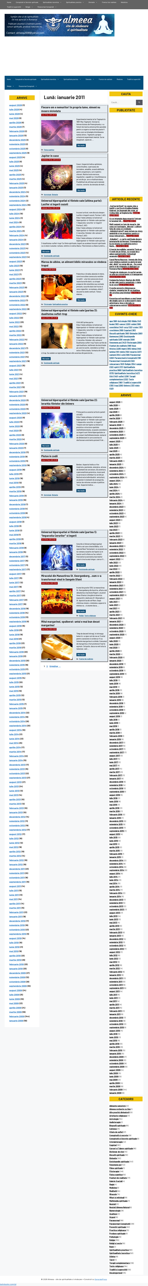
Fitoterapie (48, 304)
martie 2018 (15, 543)
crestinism (116, 330)
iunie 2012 (14, 842)
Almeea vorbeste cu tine (120, 1109)
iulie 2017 (14, 578)
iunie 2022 (14, 322)
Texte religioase (90, 616)
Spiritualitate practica (73, 2)
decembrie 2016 (17, 608)
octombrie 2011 (16, 877)
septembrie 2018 (17, 517)
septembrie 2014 (17, 725)
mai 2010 (13, 951)
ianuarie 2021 (16, 395)
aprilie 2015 (15, 695)
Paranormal (114, 1220)
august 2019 (15, 469)
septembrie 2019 (17, 465)
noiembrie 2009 (17, 977)
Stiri (113, 376)
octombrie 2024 (17, 200)
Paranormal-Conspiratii (46, 7)
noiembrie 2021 (17, 352)
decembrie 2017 (17, 556)
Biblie (136, 321)
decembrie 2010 (17, 921)
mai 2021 (13, 378)
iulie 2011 (13, 890)
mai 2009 (14, 1003)
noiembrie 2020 (17, 404)
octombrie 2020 (17, 409)
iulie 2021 (14, 369)
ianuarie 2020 (16, 448)
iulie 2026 (14, 109)
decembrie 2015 (17, 660)
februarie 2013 (16, 808)
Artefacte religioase (118, 1115)
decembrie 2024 (17, 192)
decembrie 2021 (17, 348)
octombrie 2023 (17, 252)
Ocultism (113, 1214)
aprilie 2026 (15, 122)
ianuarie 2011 (15, 916)
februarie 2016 (16, 652)
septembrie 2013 (17, 777)
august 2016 (15, 625)
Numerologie (114, 1210)
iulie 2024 (14, 213)
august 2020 (15, 417)
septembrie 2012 (17, 829)
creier (138, 327)
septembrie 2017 (17, 569)
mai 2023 (14, 274)
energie (129, 339)
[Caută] (139, 102)
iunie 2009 (14, 999)
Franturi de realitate (109, 2)
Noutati (112, 1204)
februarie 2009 (16, 1016)
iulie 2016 (13, 630)
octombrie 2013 (17, 773)
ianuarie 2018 (16, 552)
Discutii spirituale (119, 333)
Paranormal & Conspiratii (128, 358)
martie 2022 (15, 335)
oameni (115, 354)
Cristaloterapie (116, 1142)
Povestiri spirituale (117, 1227)
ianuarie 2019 (16, 500)
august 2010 (15, 938)
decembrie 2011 (17, 868)
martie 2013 (15, 803)
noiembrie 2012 (17, 821)
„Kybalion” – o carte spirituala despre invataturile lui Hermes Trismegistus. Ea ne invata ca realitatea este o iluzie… (125, 242)
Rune (111, 1246)
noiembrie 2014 (17, 717)
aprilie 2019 (15, 487)
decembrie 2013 (17, 764)
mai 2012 (13, 847)
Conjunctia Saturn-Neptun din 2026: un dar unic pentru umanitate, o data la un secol (125, 282)
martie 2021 (15, 387)
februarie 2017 (16, 599)
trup (118, 385)
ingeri (126, 348)
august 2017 (15, 573)
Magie (111, 1184)
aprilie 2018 (15, 539)
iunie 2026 (14, 113)
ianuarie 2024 (16, 239)
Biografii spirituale (117, 1125)
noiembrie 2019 (17, 456)
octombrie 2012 (17, 825)
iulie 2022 (14, 317)
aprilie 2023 (15, 278)
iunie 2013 (14, 790)
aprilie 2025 (15, 174)
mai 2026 (13, 118)
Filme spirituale (116, 1168)
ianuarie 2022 (16, 343)
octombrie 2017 (17, 565)
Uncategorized (115, 1273)
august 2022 (15, 313)
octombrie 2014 (17, 721)
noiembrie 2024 (17, 196)
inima (136, 348)
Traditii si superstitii (14, 7)
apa (113, 321)
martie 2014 (15, 751)
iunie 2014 (14, 738)
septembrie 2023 (18, 257)
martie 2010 (15, 960)
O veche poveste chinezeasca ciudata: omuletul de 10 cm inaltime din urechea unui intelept (124, 290)
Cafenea (113, 1128)
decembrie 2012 (17, 816)
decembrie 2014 (17, 712)
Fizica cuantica (49, 150)
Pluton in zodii (49, 456)
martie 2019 (15, 491)
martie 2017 (15, 595)
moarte (136, 351)
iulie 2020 (14, 421)
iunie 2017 (14, 582)
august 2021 (15, 365)
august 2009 (15, 990)
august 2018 (15, 521)
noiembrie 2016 (17, 612)
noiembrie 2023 (17, 248)
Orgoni (112, 1217)
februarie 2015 (16, 704)
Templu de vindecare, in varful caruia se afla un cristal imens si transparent (126, 273)
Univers (129, 385)
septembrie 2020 (18, 413)
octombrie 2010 (17, 929)
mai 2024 (14, 222)
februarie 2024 (16, 235)
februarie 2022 (16, 339)
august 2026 (15, 105)
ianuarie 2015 (16, 708)
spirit (118, 367)
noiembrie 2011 (16, 873)
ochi (125, 354)
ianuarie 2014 (16, 760)
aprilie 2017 (15, 591)
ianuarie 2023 (16, 291)
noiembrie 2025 (17, 144)
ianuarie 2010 (16, 968)
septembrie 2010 (17, 934)
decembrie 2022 (17, 296)
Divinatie (92, 2)
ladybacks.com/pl (8, 1284)
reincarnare (116, 364)
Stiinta (112, 1256)
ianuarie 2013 (16, 812)
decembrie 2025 (17, 140)
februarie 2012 (16, 860)
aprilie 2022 (15, 330)
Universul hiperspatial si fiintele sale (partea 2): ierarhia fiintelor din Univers (69, 401)
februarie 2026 (16, 131)
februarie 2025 (16, 183)
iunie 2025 (14, 166)
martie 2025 (15, 178)
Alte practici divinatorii (119, 1112)
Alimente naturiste (117, 1106)
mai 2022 (14, 326)
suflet (124, 376)
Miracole (113, 1194)
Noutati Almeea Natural (119, 1207)
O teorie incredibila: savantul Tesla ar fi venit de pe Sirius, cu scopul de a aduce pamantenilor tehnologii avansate (125, 252)
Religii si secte (115, 1243)
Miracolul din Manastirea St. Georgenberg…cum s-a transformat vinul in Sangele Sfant (71, 577)
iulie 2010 (14, 942)
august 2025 (15, 157)
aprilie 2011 (14, 903)
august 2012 (15, 834)
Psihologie (113, 1237)
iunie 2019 (14, 478)
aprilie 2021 (15, 382)
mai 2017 (13, 586)
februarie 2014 (16, 756)
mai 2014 (13, 743)
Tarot (111, 1259)
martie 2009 (15, 1012)
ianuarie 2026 (16, 135)
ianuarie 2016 (16, 656)
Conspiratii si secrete (118, 1135)
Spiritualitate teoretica (51, 2)
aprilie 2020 (15, 435)
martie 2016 (15, 647)
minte (125, 351)
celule (136, 324)
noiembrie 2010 (17, 925)
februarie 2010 (16, 964)
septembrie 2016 (17, 621)
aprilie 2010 (15, 955)
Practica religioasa (117, 1230)
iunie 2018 (14, 530)
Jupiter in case (50, 155)
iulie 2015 (13, 682)
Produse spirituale (117, 1233)
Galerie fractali (115, 1181)
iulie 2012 (14, 838)
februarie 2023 (16, 287)
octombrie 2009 (17, 981)
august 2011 (15, 886)
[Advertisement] (74, 58)
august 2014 (15, 730)
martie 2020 (15, 439)
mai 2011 (13, 899)
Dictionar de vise (116, 1151)
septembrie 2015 (17, 673)
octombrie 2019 (17, 461)
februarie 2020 (16, 443)
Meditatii (113, 1191)
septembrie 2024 (18, 205)
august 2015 (15, 678)
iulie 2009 (14, 994)
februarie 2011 (16, 912)
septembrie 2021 (17, 361)
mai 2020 (14, 430)
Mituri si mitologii (116, 1197)
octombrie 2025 (17, 148)
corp (128, 327)
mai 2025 (13, 170)
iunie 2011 (14, 895)
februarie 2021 (16, 391)
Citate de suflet (116, 1132)
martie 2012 (15, 855)
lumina (114, 351)
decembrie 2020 (17, 400)
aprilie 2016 (15, 643)
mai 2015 (13, 691)
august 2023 (15, 261)
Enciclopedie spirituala (51, 256)
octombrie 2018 (17, 513)
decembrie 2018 (17, 504)
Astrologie (47, 195)
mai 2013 (13, 795)
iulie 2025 (14, 161)
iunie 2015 (14, 686)
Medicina (124, 2)
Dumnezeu (116, 336)
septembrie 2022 (18, 309)
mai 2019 (13, 482)
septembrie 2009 (18, 986)
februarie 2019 (16, 495)
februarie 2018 (16, 547)
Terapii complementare (119, 1263)
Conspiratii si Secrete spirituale (27, 2)
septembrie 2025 (17, 152)
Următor (55, 666)
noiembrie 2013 (17, 769)
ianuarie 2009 (16, 1020)
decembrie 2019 (17, 452)
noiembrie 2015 (17, 664)
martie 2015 (15, 699)
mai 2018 (13, 534)
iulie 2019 (14, 474)
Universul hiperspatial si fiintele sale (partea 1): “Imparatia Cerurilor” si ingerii (69, 533)
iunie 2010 (14, 947)
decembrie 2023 (17, 244)
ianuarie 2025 (16, 187)
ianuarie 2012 (16, 864)
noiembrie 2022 (17, 300)
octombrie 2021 (17, 356)
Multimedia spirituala (118, 1201)
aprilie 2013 (15, 799)
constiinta (116, 327)
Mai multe (81, 145)
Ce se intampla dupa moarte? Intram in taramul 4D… (125, 219)
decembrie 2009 (17, 973)
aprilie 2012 (15, 851)
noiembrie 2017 (17, 560)
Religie (28, 7)
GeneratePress (101, 1279)
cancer (124, 324)
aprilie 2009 (15, 1007)
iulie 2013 (14, 786)
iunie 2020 (14, 426)
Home (9, 2)
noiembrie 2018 (17, 508)
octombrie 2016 (17, 617)
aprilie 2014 (15, 747)
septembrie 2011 (17, 881)
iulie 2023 (14, 265)
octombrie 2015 (17, 669)
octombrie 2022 (17, 304)
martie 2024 (15, 231)
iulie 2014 (14, 734)
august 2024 (15, 209)
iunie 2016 (14, 634)
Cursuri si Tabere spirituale (121, 1148)
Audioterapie (114, 1122)
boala (114, 324)
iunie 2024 (14, 218)
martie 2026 (15, 126)
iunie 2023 (14, 270)
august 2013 (15, 782)
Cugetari (130, 330)
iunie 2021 (14, 374)
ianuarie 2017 (16, 604)
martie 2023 (15, 283)
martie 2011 (15, 907)
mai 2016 (13, 638)
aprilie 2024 (15, 226)
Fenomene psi (117, 342)
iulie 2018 (13, 526)
